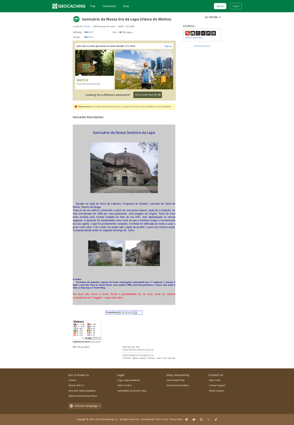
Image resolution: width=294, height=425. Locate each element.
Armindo (86, 26)
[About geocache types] (76, 19)
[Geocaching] (68, 6)
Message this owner (106, 26)
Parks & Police (124, 385)
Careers (72, 380)
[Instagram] (201, 419)
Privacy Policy (176, 419)
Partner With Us (76, 385)
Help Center (215, 380)
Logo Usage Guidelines (128, 380)
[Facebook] (186, 419)
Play (92, 6)
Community (109, 6)
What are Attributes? (194, 37)
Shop (126, 6)
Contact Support (217, 385)
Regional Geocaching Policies (82, 395)
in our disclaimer (163, 106)
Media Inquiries (216, 390)
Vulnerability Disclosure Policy (132, 390)
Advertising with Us (202, 46)
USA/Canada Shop (176, 380)
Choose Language (86, 406)
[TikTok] (216, 419)
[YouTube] (194, 419)
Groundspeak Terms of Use (154, 419)
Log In (236, 6)
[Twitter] (208, 419)
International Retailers (178, 385)
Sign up (220, 6)
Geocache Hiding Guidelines (82, 390)
